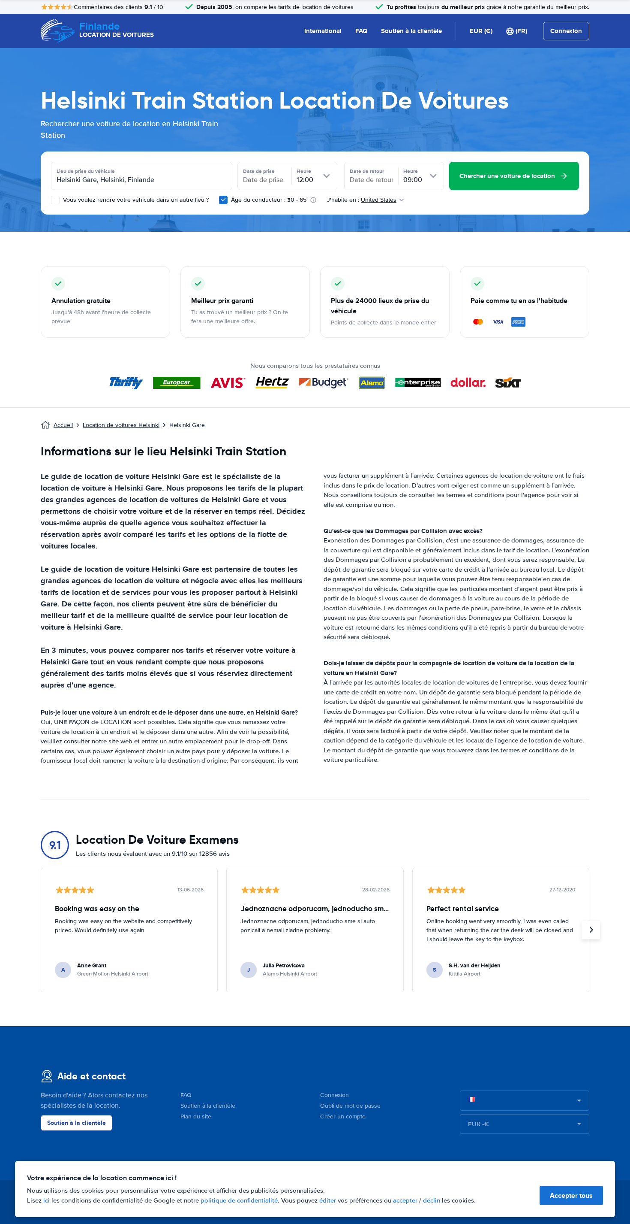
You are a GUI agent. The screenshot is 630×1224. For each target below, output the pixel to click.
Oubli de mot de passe (350, 1105)
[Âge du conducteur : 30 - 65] (223, 200)
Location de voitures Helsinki (121, 425)
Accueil (63, 425)
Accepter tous (571, 1195)
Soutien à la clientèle (411, 31)
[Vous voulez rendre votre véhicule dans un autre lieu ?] (55, 200)
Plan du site (195, 1116)
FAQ (361, 31)
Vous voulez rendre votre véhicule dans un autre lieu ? (135, 199)
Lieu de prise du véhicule (86, 171)
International (323, 31)
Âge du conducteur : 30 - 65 (268, 199)
